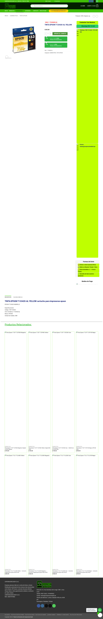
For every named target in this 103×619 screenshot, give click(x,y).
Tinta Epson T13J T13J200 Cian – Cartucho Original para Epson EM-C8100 (62, 571)
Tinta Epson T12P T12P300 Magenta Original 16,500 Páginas (15, 448)
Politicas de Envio (29, 614)
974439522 (57, 1)
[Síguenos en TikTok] (46, 606)
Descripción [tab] (8, 297)
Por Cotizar (43, 10)
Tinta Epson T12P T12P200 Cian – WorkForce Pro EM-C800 (63, 448)
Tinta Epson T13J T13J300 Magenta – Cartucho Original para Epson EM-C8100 (38, 571)
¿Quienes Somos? (51, 614)
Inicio (6, 10)
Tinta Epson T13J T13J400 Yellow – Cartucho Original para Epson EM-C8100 (15, 571)
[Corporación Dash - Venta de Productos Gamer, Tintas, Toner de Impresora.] (10, 5)
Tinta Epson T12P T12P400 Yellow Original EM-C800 (39, 448)
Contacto (35, 10)
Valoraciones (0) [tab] (17, 297)
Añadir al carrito (60, 33)
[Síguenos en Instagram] (92, 1)
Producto (11, 10)
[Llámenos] (97, 1)
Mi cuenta (7, 614)
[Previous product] (97, 16)
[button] (83, 6)
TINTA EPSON (23, 15)
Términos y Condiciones (63, 614)
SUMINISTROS (19, 10)
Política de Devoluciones (17, 614)
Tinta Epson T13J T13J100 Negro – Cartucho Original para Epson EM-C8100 (86, 571)
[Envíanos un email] (95, 1)
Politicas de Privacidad (76, 614)
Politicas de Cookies (40, 614)
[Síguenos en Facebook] (90, 1)
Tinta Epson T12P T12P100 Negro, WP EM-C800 (86, 448)
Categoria (28, 10)
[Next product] (94, 16)
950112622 (48, 1)
